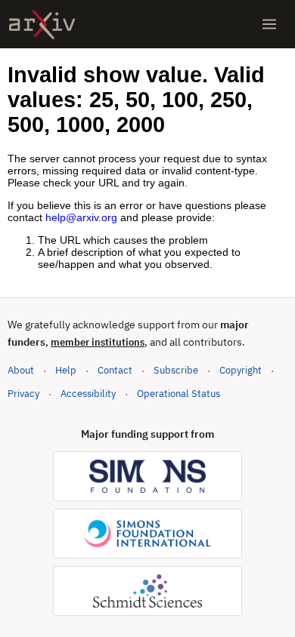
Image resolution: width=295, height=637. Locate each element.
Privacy (23, 393)
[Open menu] (269, 24)
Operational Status (178, 393)
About (21, 370)
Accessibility (88, 393)
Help (65, 370)
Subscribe (176, 370)
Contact (115, 370)
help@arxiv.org (81, 217)
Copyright (240, 370)
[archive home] (42, 24)
